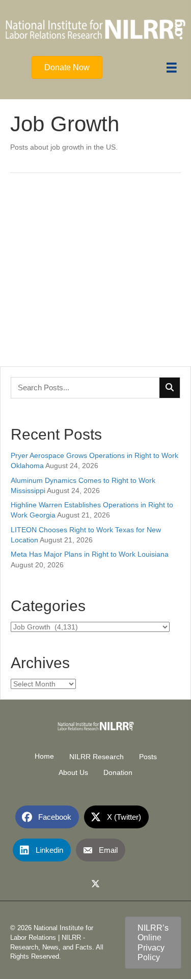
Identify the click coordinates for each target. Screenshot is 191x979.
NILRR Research (96, 757)
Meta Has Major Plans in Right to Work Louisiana (90, 554)
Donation (117, 772)
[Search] (169, 388)
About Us (73, 772)
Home (44, 756)
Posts (148, 757)
